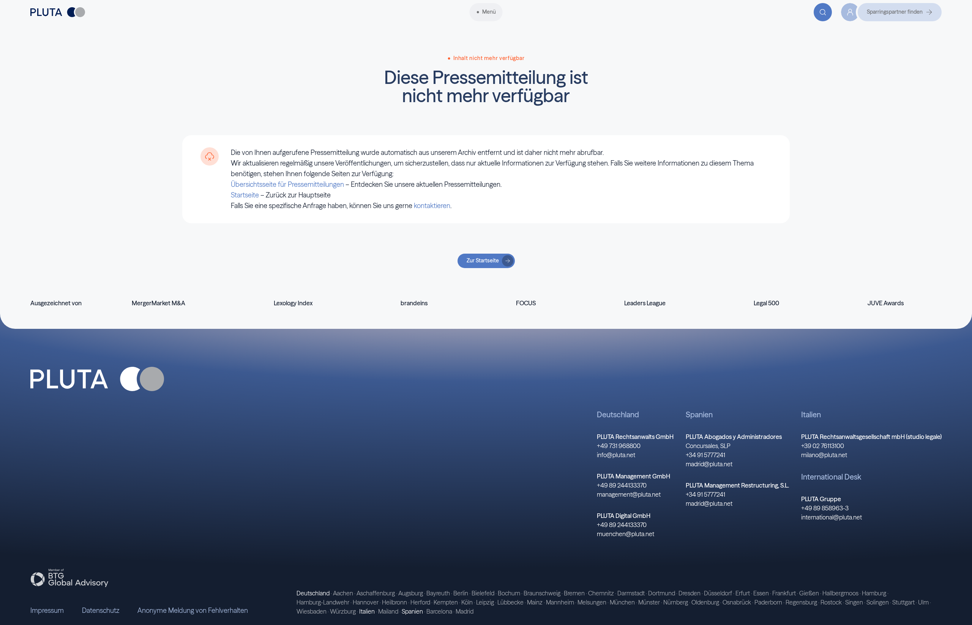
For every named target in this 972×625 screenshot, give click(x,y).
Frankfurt (784, 593)
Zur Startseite (483, 260)
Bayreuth (438, 593)
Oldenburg (705, 602)
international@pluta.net (831, 517)
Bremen (574, 593)
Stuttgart (903, 602)
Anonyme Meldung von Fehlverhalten (192, 610)
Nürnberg (675, 602)
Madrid (464, 611)
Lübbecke (510, 602)
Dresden (690, 593)
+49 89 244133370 (622, 485)
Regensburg (801, 602)
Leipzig (485, 602)
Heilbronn (394, 602)
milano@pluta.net (824, 455)
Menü (489, 11)
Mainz (535, 602)
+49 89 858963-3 (825, 508)
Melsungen (592, 602)
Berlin (460, 593)
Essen (761, 593)
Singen (854, 602)
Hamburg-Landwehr (323, 602)
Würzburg (343, 611)
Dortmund (661, 593)
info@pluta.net (616, 455)
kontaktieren (432, 205)
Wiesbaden (312, 611)
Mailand (388, 611)
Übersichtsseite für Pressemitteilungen (287, 184)
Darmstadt (631, 593)
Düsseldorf (718, 593)
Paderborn (768, 602)
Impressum (47, 610)
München (622, 602)
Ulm (923, 602)
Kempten (446, 602)
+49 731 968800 (619, 446)
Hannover (366, 602)
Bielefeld (483, 593)
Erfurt (742, 593)
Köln (467, 602)
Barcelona (439, 611)
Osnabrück (737, 602)
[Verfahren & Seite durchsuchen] (823, 12)
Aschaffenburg (376, 593)
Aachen (343, 593)
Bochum (509, 593)
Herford (420, 602)
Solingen (877, 602)
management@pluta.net (629, 494)
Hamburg (874, 593)
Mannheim (560, 602)
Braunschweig (542, 593)
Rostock (831, 602)
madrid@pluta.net (709, 464)
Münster (649, 602)
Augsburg (410, 593)
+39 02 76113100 (822, 446)
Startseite (245, 195)
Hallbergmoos (840, 593)
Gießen (809, 593)
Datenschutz (100, 610)
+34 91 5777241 (705, 455)
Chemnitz (601, 593)
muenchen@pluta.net (625, 534)
